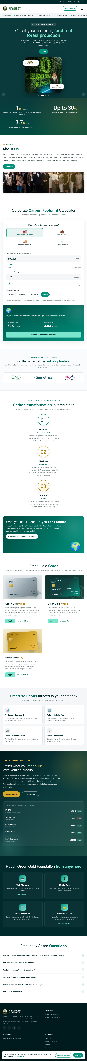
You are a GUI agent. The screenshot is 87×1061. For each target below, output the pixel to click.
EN (79, 2)
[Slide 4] (48, 93)
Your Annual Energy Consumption (18, 251)
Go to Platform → (22, 892)
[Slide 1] (38, 93)
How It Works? (30, 792)
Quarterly (22, 292)
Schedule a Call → (64, 921)
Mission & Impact (51, 1039)
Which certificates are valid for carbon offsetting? (43, 981)
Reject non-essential (63, 1055)
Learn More (24, 618)
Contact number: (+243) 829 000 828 (64, 2)
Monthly (11, 292)
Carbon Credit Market (52, 1015)
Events (47, 1042)
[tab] (24, 230)
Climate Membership (43, 49)
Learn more (9, 164)
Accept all (78, 1055)
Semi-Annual (34, 292)
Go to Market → (11, 792)
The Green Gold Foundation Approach (22, 534)
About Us (48, 1036)
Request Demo (70, 8)
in (9, 1025)
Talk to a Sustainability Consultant (43, 332)
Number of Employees (13, 269)
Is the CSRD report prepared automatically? (43, 974)
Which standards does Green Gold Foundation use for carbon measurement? (43, 952)
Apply (10, 618)
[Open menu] (82, 8)
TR (82, 2)
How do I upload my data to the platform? (43, 960)
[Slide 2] (41, 93)
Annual (45, 292)
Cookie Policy (19, 1056)
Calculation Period (12, 288)
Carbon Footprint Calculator (23, 15)
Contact (5, 2)
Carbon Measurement (52, 1012)
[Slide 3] (44, 93)
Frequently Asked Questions (12, 1036)
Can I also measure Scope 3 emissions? (43, 967)
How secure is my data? (43, 989)
